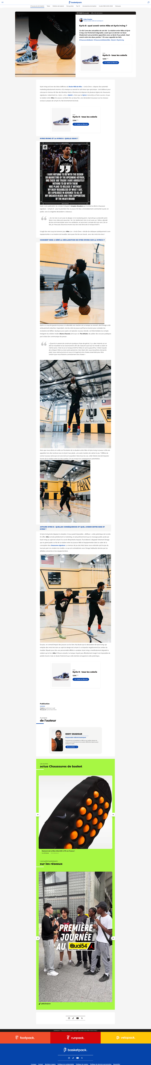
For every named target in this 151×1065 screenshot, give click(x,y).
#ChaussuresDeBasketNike (102, 40)
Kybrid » (71, 95)
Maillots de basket (58, 6)
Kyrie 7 (84, 95)
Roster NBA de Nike (75, 86)
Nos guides (70, 6)
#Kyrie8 (113, 40)
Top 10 (78, 6)
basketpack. (57, 1030)
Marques (118, 6)
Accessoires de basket (89, 6)
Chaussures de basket (37, 6)
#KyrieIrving (120, 40)
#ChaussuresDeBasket (86, 40)
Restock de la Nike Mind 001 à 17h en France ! (58, 851)
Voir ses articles (71, 747)
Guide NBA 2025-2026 (106, 6)
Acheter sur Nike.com (112, 62)
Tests (48, 6)
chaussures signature (58, 545)
